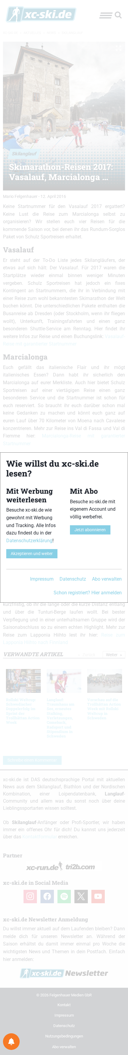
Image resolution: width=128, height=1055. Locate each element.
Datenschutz (73, 579)
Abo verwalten (107, 579)
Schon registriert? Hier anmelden (88, 593)
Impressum (42, 579)
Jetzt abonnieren (90, 529)
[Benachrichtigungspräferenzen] (11, 1041)
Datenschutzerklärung (29, 540)
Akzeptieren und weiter (32, 553)
